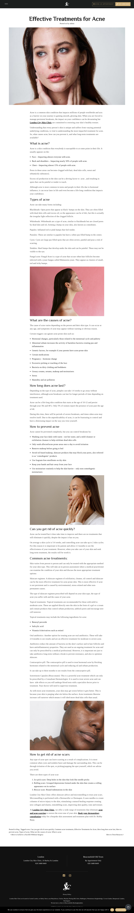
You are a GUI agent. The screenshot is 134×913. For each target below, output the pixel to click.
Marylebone (54, 898)
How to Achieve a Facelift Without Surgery (27, 835)
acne (28, 829)
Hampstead (116, 898)
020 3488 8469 (123, 4)
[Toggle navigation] (6, 4)
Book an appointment (104, 4)
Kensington (67, 901)
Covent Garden (107, 898)
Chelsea (61, 898)
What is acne (56, 832)
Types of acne (24, 832)
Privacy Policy (67, 894)
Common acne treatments (64, 829)
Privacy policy (120, 910)
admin (72, 24)
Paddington (83, 898)
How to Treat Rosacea (114, 835)
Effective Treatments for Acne (85, 829)
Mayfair (66, 898)
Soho (77, 898)
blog (17, 829)
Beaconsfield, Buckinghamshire (74, 903)
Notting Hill (72, 898)
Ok (112, 910)
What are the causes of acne (40, 832)
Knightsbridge (99, 898)
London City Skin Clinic (43, 810)
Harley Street (44, 898)
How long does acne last (106, 829)
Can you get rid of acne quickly (42, 829)
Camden (122, 898)
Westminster (90, 898)
